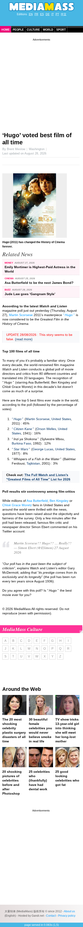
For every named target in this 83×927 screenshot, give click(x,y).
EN (31, 14)
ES (42, 14)
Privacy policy (66, 915)
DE (48, 14)
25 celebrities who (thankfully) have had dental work (39, 780)
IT (52, 14)
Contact (51, 915)
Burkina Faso (21, 443)
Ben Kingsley (59, 501)
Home (5, 29)
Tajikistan (33, 463)
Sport (61, 29)
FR (36, 14)
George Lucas (43, 449)
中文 (63, 14)
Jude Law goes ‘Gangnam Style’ (30, 294)
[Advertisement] (41, 83)
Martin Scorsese (21, 315)
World (48, 29)
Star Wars (21, 449)
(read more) (24, 339)
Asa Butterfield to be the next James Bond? (39, 283)
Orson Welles (46, 429)
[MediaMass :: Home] (41, 6)
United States (61, 419)
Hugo (69, 315)
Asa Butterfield (37, 501)
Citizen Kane (23, 429)
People (18, 29)
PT (57, 14)
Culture (33, 29)
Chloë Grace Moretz (17, 505)
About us (69, 911)
